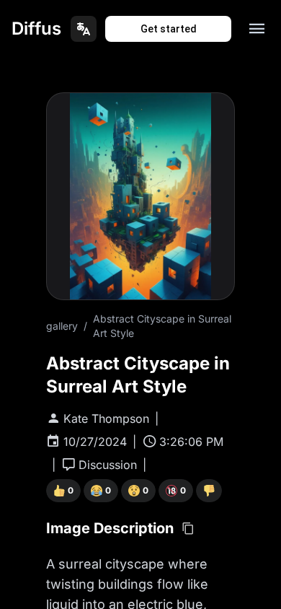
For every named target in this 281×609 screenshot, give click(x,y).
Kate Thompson (106, 418)
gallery (62, 326)
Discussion (108, 464)
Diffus (36, 28)
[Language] (84, 29)
